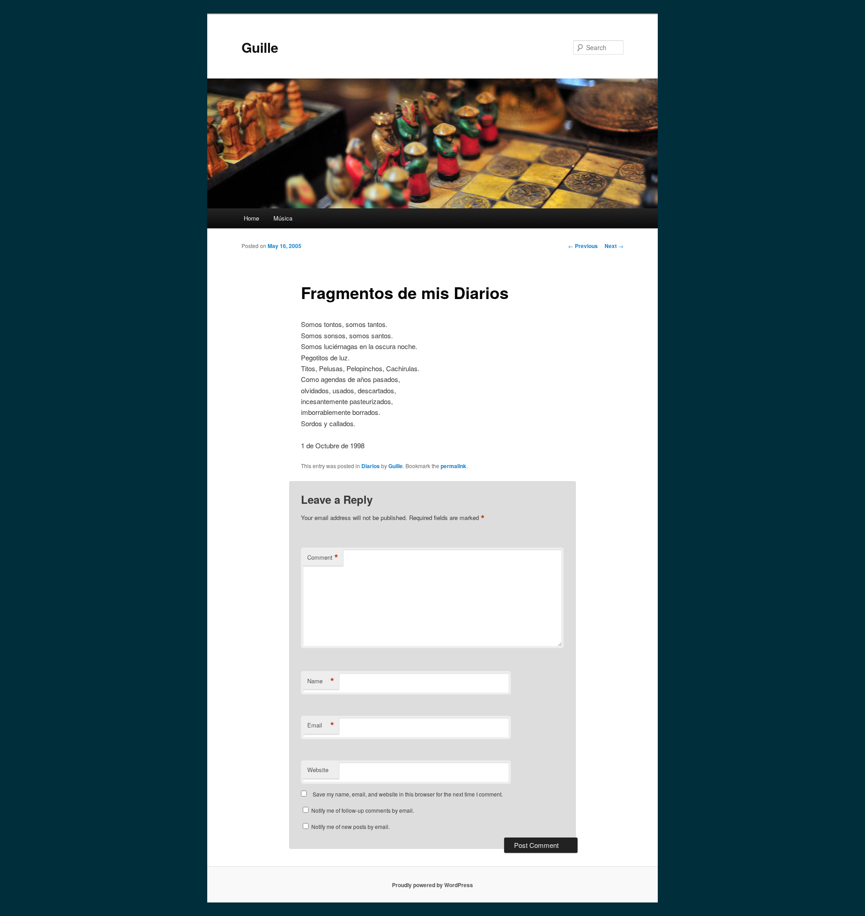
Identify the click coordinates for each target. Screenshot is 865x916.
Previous (583, 246)
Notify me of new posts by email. (350, 826)
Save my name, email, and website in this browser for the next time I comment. (408, 794)
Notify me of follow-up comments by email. (362, 810)
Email (320, 725)
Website (317, 769)
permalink (453, 466)
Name (320, 681)
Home (251, 218)
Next (614, 246)
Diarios (370, 466)
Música (282, 218)
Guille (259, 47)
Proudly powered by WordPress (432, 885)
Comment (322, 557)
